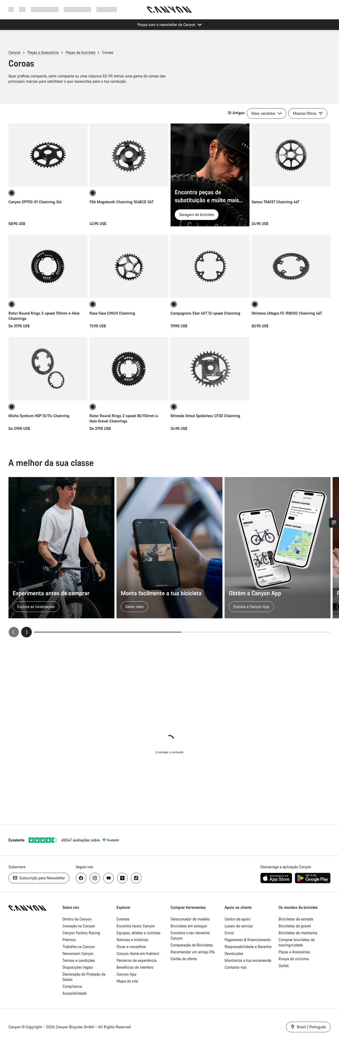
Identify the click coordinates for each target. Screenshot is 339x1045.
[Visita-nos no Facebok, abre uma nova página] (81, 878)
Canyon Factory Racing (81, 932)
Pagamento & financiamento (248, 939)
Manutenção (106, 9)
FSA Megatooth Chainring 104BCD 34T (122, 201)
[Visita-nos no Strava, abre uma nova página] (122, 878)
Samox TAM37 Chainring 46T (276, 201)
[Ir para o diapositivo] (257, 632)
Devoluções (234, 953)
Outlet (284, 965)
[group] (169, 557)
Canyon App (126, 974)
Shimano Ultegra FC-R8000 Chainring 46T (287, 313)
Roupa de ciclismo (294, 958)
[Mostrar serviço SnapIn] (334, 523)
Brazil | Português (311, 1026)
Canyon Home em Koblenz (138, 953)
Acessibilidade (75, 993)
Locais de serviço (239, 925)
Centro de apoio (237, 918)
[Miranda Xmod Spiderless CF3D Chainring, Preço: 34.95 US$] (210, 368)
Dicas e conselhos (131, 946)
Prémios (69, 939)
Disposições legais (78, 967)
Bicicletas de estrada (296, 918)
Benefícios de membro (135, 967)
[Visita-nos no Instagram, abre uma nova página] (95, 878)
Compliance (72, 986)
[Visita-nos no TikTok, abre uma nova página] (136, 878)
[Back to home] (169, 9)
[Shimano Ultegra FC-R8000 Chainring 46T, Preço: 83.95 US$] (291, 266)
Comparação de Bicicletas (192, 944)
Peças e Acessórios (43, 52)
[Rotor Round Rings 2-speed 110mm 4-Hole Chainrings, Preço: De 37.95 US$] (47, 266)
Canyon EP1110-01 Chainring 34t (35, 201)
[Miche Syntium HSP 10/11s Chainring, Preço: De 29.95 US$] (47, 368)
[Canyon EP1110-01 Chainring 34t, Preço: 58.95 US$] (47, 155)
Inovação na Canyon (79, 925)
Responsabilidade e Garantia (248, 946)
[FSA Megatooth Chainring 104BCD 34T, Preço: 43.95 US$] (129, 155)
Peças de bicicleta (80, 52)
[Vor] (26, 632)
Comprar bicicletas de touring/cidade (297, 942)
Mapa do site (127, 981)
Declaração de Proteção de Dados (84, 977)
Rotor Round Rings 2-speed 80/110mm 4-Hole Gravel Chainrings (124, 418)
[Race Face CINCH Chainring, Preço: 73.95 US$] (129, 266)
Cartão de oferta (184, 958)
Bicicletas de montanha (298, 932)
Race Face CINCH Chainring (112, 313)
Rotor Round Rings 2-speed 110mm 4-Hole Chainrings (43, 316)
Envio (229, 932)
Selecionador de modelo (190, 918)
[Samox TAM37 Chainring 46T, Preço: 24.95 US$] (291, 155)
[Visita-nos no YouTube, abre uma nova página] (108, 878)
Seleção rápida (48, 288)
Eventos (123, 918)
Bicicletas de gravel (295, 925)
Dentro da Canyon (77, 918)
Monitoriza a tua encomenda (248, 960)
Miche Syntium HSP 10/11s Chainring (38, 415)
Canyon (14, 52)
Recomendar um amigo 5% (193, 951)
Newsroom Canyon (78, 953)
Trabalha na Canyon (79, 946)
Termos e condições (79, 960)
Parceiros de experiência (137, 960)
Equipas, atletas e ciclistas (138, 932)
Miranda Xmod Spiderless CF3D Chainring (205, 415)
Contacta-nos (236, 967)
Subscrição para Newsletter (41, 877)
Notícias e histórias (132, 939)
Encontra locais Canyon (136, 925)
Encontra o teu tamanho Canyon (190, 935)
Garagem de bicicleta (196, 214)
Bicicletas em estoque (189, 925)
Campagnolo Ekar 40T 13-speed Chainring (205, 313)
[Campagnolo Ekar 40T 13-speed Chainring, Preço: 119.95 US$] (210, 266)
